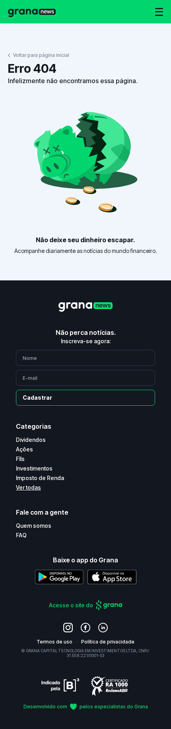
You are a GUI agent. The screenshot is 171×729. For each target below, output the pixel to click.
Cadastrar (37, 397)
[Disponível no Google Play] (59, 577)
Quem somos (33, 525)
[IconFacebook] (85, 627)
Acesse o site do (71, 605)
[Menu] (159, 12)
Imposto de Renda (40, 477)
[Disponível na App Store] (111, 577)
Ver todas (28, 487)
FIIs (20, 458)
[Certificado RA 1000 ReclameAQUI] (109, 685)
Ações (24, 449)
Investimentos (34, 468)
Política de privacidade (107, 642)
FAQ (21, 535)
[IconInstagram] (68, 627)
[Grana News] (32, 11)
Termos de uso (54, 642)
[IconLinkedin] (103, 627)
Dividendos (31, 439)
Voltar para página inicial (41, 55)
